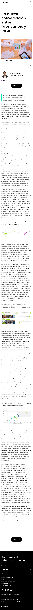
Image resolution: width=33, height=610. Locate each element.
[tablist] (16, 580)
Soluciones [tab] (5, 566)
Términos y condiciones (7, 596)
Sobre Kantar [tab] (5, 573)
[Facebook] (5, 590)
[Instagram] (2, 590)
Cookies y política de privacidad (9, 599)
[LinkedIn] (8, 590)
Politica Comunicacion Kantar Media (11, 602)
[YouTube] (11, 590)
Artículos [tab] (4, 569)
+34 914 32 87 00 (7, 585)
